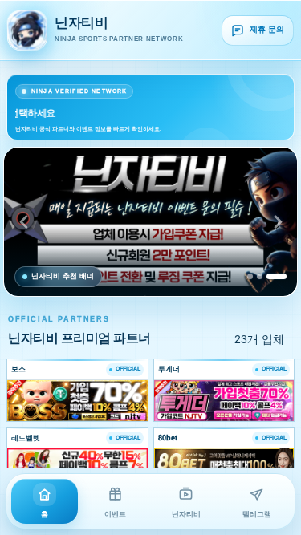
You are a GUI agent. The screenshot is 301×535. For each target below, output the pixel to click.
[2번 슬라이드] (259, 276)
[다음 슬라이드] (277, 221)
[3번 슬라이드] (276, 276)
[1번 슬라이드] (250, 276)
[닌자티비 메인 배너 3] (150, 222)
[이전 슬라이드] (23, 221)
